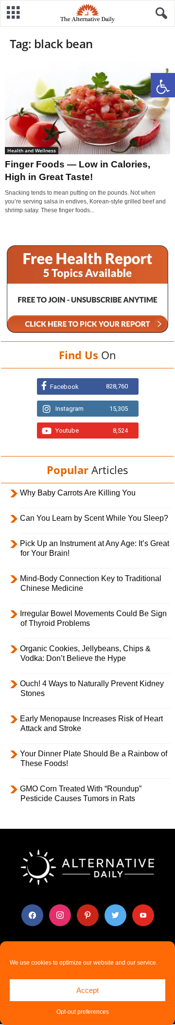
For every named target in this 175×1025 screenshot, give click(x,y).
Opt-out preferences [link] (82, 1011)
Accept (87, 990)
